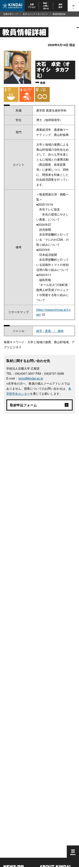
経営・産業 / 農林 (50, 331)
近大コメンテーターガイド (35, 13)
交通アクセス (32, 5)
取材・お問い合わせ (46, 6)
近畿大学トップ (10, 13)
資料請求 (60, 5)
